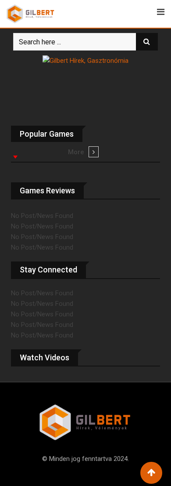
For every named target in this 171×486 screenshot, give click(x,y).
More (76, 152)
